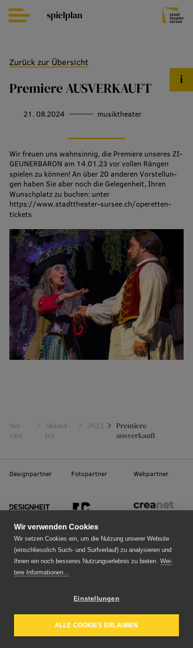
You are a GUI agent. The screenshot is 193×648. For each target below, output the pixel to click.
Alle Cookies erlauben (96, 625)
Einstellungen (96, 598)
